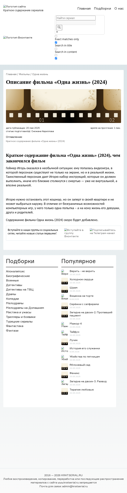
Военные (12, 280)
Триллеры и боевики (20, 317)
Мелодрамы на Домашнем (25, 307)
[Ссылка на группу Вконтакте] (76, 233)
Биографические (18, 276)
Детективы (14, 285)
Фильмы (24, 74)
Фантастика (14, 326)
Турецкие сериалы (19, 321)
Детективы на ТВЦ (20, 289)
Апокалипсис (15, 271)
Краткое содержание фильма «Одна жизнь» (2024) (35, 141)
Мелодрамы (14, 303)
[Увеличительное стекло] (59, 27)
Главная (84, 8)
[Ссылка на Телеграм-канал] (104, 231)
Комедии (12, 298)
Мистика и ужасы (18, 312)
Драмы (11, 294)
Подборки (102, 8)
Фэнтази (12, 330)
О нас (119, 8)
